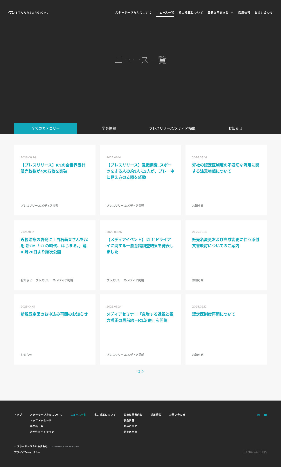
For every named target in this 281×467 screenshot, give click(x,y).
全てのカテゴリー (46, 128)
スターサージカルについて (133, 12)
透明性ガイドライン (42, 431)
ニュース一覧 (165, 12)
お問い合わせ (264, 12)
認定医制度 (130, 431)
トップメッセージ (41, 420)
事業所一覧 (37, 426)
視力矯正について (191, 12)
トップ (18, 415)
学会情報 (109, 128)
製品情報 (129, 420)
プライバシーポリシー (27, 452)
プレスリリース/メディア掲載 (172, 128)
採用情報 (244, 12)
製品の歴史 (130, 426)
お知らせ (235, 128)
